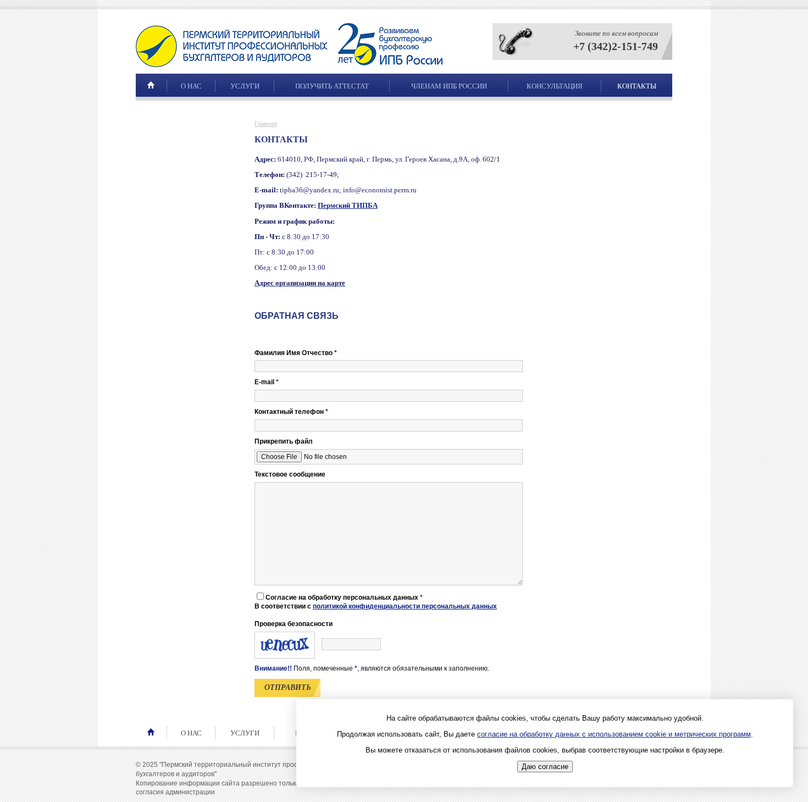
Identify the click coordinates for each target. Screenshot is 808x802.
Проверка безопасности (293, 624)
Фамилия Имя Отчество (295, 353)
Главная (265, 123)
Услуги (244, 86)
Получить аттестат (332, 86)
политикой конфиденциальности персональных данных (405, 606)
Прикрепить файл (283, 441)
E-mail (266, 382)
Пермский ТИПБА (348, 205)
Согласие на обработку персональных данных (344, 597)
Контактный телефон (291, 412)
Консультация (555, 86)
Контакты (636, 86)
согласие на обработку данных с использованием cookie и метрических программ (614, 734)
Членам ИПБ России (449, 86)
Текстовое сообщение (289, 474)
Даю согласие (545, 767)
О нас (191, 86)
